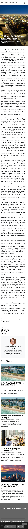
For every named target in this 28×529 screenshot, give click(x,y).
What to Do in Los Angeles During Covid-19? (10, 449)
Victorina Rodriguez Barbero (8, 41)
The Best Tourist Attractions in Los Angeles (12, 417)
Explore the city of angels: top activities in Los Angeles (12, 485)
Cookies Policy (17, 524)
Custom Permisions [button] (10, 526)
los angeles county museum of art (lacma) (11, 319)
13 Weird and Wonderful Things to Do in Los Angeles (12, 384)
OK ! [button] (24, 524)
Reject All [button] (20, 526)
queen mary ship (6, 321)
